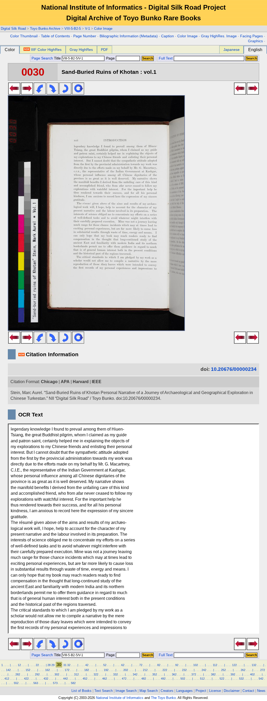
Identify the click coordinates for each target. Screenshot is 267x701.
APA (65, 381)
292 (37, 674)
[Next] (27, 93)
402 (252, 674)
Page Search (42, 58)
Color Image (103, 29)
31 (64, 665)
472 (124, 678)
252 (223, 670)
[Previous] (14, 93)
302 (56, 674)
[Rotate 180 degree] (65, 93)
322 (96, 674)
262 (243, 670)
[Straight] (78, 93)
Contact (248, 691)
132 (254, 665)
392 (232, 674)
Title (58, 58)
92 (176, 665)
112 (215, 665)
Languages (184, 691)
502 (182, 678)
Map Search (148, 691)
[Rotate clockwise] (52, 93)
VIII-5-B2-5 (72, 29)
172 (67, 670)
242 (204, 670)
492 (163, 678)
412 (6, 678)
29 (52, 665)
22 (37, 665)
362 (174, 674)
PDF (104, 49)
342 (135, 674)
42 (86, 665)
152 (28, 670)
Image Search (126, 691)
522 (222, 678)
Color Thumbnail (24, 36)
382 (213, 674)
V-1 (87, 29)
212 (145, 670)
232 (184, 670)
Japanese (231, 49)
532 (241, 678)
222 (164, 670)
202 (125, 670)
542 (261, 678)
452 (85, 678)
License (215, 691)
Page (110, 58)
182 (86, 670)
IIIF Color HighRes (46, 49)
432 (46, 678)
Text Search (103, 691)
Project (201, 691)
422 (26, 678)
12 (19, 665)
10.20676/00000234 (234, 369)
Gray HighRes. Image (219, 36)
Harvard (81, 381)
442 (65, 678)
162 (47, 670)
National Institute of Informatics (119, 698)
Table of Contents (55, 36)
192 (106, 670)
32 (68, 665)
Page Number (84, 36)
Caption (167, 36)
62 (122, 665)
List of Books (81, 691)
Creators (167, 691)
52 (104, 665)
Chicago (49, 381)
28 (49, 665)
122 (234, 665)
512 (202, 678)
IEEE (96, 381)
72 (140, 665)
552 (16, 683)
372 (193, 674)
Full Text (166, 58)
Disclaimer (232, 691)
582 (73, 683)
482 (143, 678)
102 (195, 665)
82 (158, 665)
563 (35, 683)
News (261, 691)
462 (104, 678)
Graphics (255, 41)
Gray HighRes (81, 49)
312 (76, 674)
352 (154, 674)
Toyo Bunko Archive (45, 29)
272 (262, 670)
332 (115, 674)
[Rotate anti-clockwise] (40, 93)
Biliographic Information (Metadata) (129, 36)
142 (8, 670)
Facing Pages (251, 36)
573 (55, 683)
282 (17, 674)
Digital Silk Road (13, 29)
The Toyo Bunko (163, 698)
